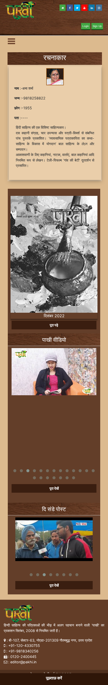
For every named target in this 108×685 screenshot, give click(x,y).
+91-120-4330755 (24, 645)
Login (85, 26)
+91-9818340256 (23, 651)
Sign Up (97, 26)
